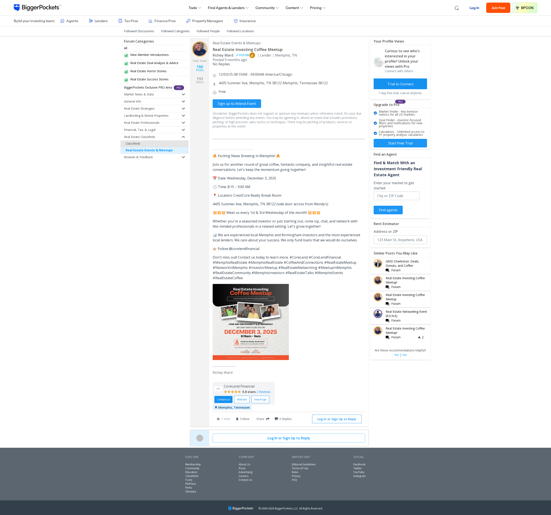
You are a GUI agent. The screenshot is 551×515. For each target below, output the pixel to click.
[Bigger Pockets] (37, 7)
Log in (474, 8)
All (125, 48)
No (404, 354)
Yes (396, 354)
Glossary (190, 491)
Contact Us (245, 480)
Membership (193, 464)
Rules (295, 472)
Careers (243, 476)
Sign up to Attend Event (237, 103)
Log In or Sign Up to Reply (336, 419)
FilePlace (190, 484)
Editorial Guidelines (304, 464)
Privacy (296, 476)
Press (242, 468)
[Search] (457, 7)
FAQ (294, 480)
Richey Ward (223, 55)
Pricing (316, 8)
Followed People (208, 31)
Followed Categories (175, 31)
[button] (262, 419)
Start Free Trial (400, 143)
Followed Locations (240, 31)
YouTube (358, 472)
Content (292, 8)
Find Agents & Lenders (226, 8)
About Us (244, 464)
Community (265, 8)
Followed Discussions (139, 31)
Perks (188, 487)
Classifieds (133, 143)
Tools (193, 8)
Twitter (357, 468)
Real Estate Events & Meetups (149, 150)
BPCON (527, 8)
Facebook (359, 464)
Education (191, 472)
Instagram (359, 476)
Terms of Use (300, 468)
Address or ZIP (386, 231)
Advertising (245, 472)
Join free (498, 8)
